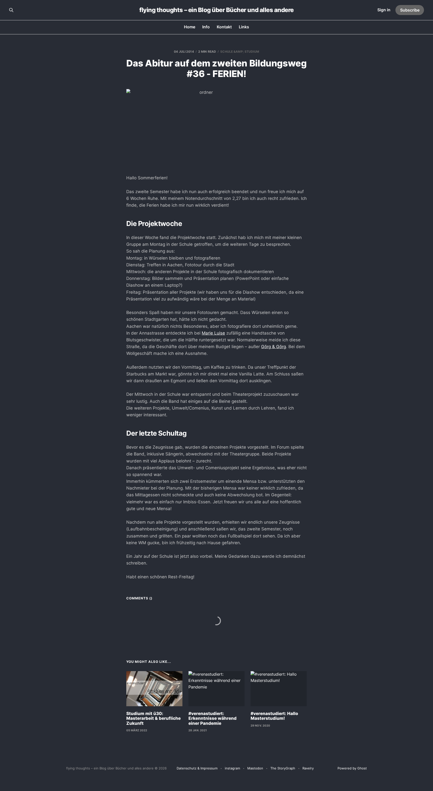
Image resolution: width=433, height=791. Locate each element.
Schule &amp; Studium (239, 51)
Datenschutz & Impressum (197, 768)
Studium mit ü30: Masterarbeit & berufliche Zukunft (153, 718)
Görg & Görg (273, 346)
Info (206, 26)
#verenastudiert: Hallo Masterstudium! (274, 716)
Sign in (383, 9)
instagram (232, 768)
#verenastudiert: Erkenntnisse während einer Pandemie (212, 718)
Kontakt (224, 26)
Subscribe (409, 10)
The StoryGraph (282, 768)
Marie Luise (213, 333)
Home (189, 26)
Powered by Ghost (352, 768)
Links (244, 26)
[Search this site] (11, 10)
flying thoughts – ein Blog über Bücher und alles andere (216, 10)
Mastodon (255, 768)
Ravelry (308, 768)
